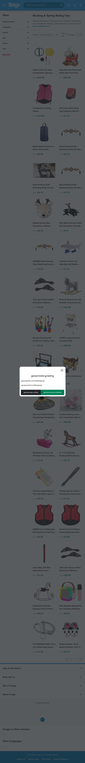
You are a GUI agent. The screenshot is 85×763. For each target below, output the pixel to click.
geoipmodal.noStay (31, 392)
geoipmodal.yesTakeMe (52, 392)
